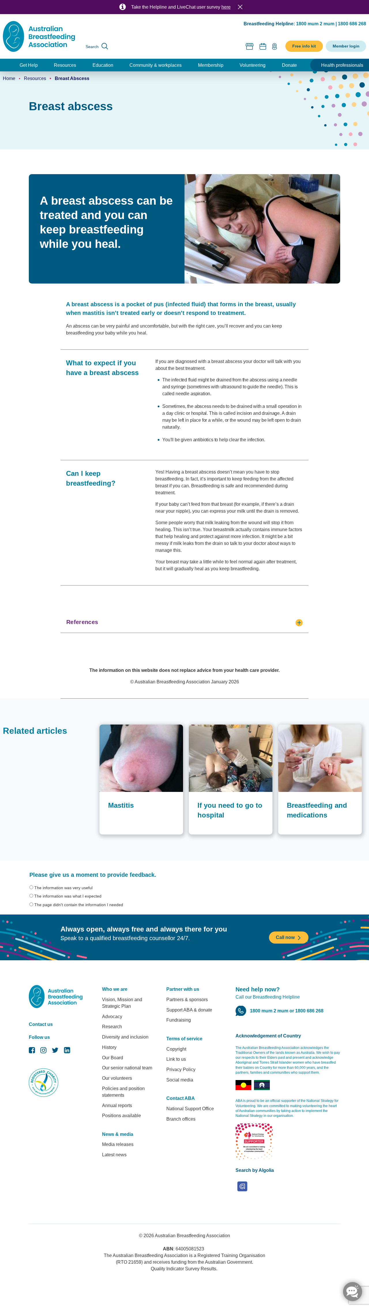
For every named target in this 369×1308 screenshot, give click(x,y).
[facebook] (32, 1051)
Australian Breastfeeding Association (192, 1235)
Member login (346, 46)
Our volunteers (117, 1078)
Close (240, 7)
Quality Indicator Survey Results (183, 1268)
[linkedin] (67, 1051)
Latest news (114, 1154)
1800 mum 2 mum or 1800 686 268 (286, 1010)
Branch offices (180, 1119)
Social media (179, 1079)
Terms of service (184, 1038)
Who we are (114, 989)
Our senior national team (127, 1067)
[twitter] (55, 1051)
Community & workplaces (155, 65)
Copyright (176, 1049)
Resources (65, 65)
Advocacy (112, 1016)
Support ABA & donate (189, 1009)
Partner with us (182, 989)
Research (112, 1026)
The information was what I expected (67, 896)
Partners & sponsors (187, 999)
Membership (210, 65)
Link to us (176, 1059)
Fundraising (178, 1020)
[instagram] (43, 1051)
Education (103, 65)
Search (92, 46)
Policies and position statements (123, 1092)
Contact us (41, 1024)
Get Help (29, 65)
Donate (289, 65)
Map (274, 46)
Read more (199, 727)
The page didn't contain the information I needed (78, 904)
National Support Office (190, 1108)
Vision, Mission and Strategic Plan (122, 1003)
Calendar (262, 46)
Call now (285, 937)
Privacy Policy (180, 1069)
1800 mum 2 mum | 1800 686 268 (331, 23)
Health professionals (342, 65)
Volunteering (253, 65)
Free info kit (304, 46)
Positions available (121, 1115)
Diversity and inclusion (125, 1037)
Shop (250, 46)
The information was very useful (63, 887)
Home (9, 78)
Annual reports (117, 1105)
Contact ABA (180, 1098)
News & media (117, 1134)
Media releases (117, 1144)
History (109, 1047)
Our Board (112, 1057)
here (226, 7)
